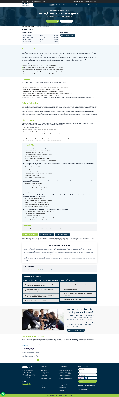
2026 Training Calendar (83, 388)
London (42, 385)
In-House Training (44, 375)
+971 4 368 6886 (26, 1)
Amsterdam (43, 387)
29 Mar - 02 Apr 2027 (28, 37)
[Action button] (86, 378)
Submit (81, 381)
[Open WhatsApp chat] (3, 394)
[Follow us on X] (25, 384)
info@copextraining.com (39, 1)
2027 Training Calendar (83, 389)
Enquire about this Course (29, 234)
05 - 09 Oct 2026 (27, 35)
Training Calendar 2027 (46, 378)
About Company (63, 384)
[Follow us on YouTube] (29, 384)
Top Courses (75, 1)
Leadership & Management (30, 26)
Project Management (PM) (65, 373)
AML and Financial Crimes (65, 375)
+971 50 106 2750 (32, 374)
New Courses (51, 4)
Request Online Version (67, 35)
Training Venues (44, 373)
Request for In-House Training (75, 330)
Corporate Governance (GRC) (66, 370)
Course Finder (59, 4)
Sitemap (61, 389)
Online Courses (44, 370)
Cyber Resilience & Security (65, 377)
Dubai (42, 384)
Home (23, 26)
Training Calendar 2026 (46, 377)
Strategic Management (46, 270)
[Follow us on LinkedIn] (27, 384)
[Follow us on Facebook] (23, 384)
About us (81, 1)
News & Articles (63, 387)
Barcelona (43, 389)
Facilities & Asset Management (66, 378)
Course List (62, 390)
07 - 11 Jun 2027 (27, 40)
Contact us (94, 1)
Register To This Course (66, 21)
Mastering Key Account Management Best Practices (30, 349)
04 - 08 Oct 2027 (27, 42)
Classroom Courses (45, 372)
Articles (90, 1)
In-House (86, 1)
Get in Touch (62, 385)
